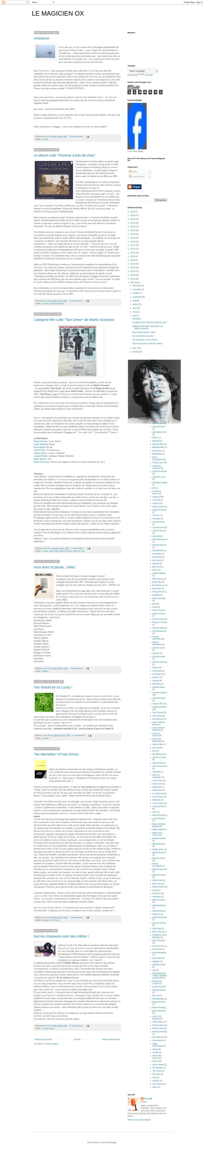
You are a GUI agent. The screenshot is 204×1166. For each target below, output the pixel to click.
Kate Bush (156, 787)
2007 (132, 282)
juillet (135, 304)
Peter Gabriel (158, 932)
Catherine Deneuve (156, 467)
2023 (132, 223)
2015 (132, 253)
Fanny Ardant (158, 592)
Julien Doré (157, 784)
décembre (137, 286)
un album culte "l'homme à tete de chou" (64, 155)
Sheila (155, 1049)
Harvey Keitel (40, 453)
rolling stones (158, 1022)
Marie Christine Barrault (159, 825)
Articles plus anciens (111, 1039)
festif (154, 604)
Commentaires (137, 176)
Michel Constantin (157, 865)
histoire (155, 667)
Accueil (77, 1039)
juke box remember (156, 776)
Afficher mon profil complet (138, 1120)
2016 (132, 249)
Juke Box (156, 772)
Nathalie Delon (158, 905)
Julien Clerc (157, 780)
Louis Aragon (158, 803)
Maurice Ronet (158, 858)
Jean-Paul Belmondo (156, 740)
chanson (45, 303)
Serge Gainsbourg (57, 303)
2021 (132, 230)
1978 (154, 368)
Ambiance (41, 38)
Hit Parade (157, 671)
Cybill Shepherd (41, 444)
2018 (132, 241)
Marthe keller (158, 849)
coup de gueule (48, 1028)
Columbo (156, 519)
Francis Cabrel (158, 613)
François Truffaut (159, 622)
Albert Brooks (40, 459)
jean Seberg (157, 719)
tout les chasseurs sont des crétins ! (61, 936)
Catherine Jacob (159, 471)
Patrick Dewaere (159, 917)
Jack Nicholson (159, 698)
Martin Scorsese (41, 462)
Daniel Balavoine (159, 539)
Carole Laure (158, 462)
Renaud (155, 995)
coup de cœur (158, 527)
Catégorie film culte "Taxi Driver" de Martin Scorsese (74, 320)
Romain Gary (158, 1028)
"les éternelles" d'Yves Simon (56, 754)
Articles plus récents (43, 1039)
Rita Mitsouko (158, 999)
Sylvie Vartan (158, 1064)
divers (155, 570)
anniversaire (157, 423)
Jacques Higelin (159, 707)
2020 (132, 234)
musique (156, 893)
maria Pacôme (158, 818)
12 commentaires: (76, 1026)
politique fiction (158, 964)
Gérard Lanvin (158, 648)
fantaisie (156, 595)
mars (135, 348)
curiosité (45, 738)
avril (135, 316)
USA (154, 1077)
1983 (154, 374)
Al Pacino (156, 384)
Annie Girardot (158, 418)
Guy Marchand (158, 656)
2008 (132, 279)
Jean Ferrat (157, 716)
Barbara (155, 441)
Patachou (156, 914)
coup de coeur (158, 522)
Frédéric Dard (158, 628)
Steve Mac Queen (156, 1057)
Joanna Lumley (159, 757)
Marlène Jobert (158, 838)
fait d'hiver (156, 588)
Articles (134, 172)
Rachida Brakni (159, 990)
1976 (154, 364)
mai (134, 312)
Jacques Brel (158, 704)
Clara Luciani (158, 506)
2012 (132, 264)
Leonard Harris (40, 456)
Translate (149, 75)
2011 (132, 267)
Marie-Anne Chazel (157, 834)
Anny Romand (158, 427)
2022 (132, 226)
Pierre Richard (158, 940)
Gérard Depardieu (157, 643)
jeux (154, 751)
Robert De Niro (40, 441)
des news (156, 560)
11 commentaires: (76, 301)
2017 (132, 245)
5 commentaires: (77, 917)
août (135, 301)
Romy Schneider (159, 1031)
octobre (136, 293)
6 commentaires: (78, 548)
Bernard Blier (158, 444)
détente (155, 563)
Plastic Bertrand (159, 952)
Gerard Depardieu (157, 638)
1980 (154, 371)
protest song (157, 987)
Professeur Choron (157, 982)
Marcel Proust (158, 815)
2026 (132, 212)
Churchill (156, 500)
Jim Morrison (158, 754)
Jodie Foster (39, 450)
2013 (132, 260)
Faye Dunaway (158, 598)
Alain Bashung (158, 387)
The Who (156, 1074)
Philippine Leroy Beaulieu (159, 936)
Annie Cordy (157, 414)
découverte (157, 557)
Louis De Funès (159, 806)
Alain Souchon (158, 396)
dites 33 (155, 567)
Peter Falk (156, 928)
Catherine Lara (158, 477)
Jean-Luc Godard (156, 734)
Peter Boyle (39, 447)
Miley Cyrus (157, 880)
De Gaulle (156, 554)
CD (153, 488)
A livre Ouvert (158, 381)
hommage (156, 674)
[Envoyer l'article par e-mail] (87, 136)
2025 (132, 215)
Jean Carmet (158, 712)
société (155, 1052)
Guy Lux (156, 653)
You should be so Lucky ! (53, 687)
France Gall (157, 610)
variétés (155, 1081)
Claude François (159, 510)
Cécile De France (156, 492)
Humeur (45, 139)
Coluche (156, 515)
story (154, 1061)
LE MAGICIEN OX (58, 13)
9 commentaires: (77, 668)
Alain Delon (157, 393)
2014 (132, 256)
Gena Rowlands (159, 631)
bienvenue (157, 451)
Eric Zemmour (158, 585)
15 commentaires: (76, 136)
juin (134, 308)
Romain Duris (158, 1025)
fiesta (154, 607)
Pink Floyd (156, 949)
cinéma (45, 551)
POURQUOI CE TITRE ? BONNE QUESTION (159, 975)
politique (45, 671)
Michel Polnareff (159, 869)
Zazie (154, 1087)
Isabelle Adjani (158, 687)
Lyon (154, 812)
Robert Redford (159, 1011)
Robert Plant (157, 1007)
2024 (132, 219)
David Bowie (157, 550)
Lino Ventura (157, 797)
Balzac (155, 437)
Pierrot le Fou (158, 946)
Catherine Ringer (159, 482)
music (154, 890)
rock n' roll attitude (156, 1017)
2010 (132, 271)
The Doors (156, 1071)
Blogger (113, 1142)
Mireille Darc (157, 887)
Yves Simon (54, 920)
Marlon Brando (158, 844)
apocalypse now (159, 432)
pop (154, 970)
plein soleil (157, 958)
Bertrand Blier (158, 447)
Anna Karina (157, 411)
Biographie (157, 454)
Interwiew (156, 684)
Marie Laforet (158, 829)
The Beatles (157, 1068)
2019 (132, 238)
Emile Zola (157, 582)
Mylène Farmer (158, 900)
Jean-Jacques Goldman (158, 729)
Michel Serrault (158, 875)
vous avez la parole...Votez (54, 567)
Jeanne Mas (157, 744)
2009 (132, 275)
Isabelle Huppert (159, 692)
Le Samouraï (158, 793)
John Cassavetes (159, 766)
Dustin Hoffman (159, 573)
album (155, 405)
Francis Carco (158, 619)
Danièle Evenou (159, 545)
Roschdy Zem (158, 1037)
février (135, 352)
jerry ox (155, 748)
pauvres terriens (159, 923)
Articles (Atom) (52, 1044)
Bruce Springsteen (157, 458)
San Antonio (157, 1040)
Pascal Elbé (157, 911)
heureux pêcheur (159, 662)
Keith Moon (157, 790)
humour (155, 681)
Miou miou (156, 884)
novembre (137, 289)
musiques (156, 896)
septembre (137, 297)
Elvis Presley (158, 579)
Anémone (156, 408)
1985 (154, 377)
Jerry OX (148, 1099)
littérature (45, 920)
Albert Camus (158, 402)
